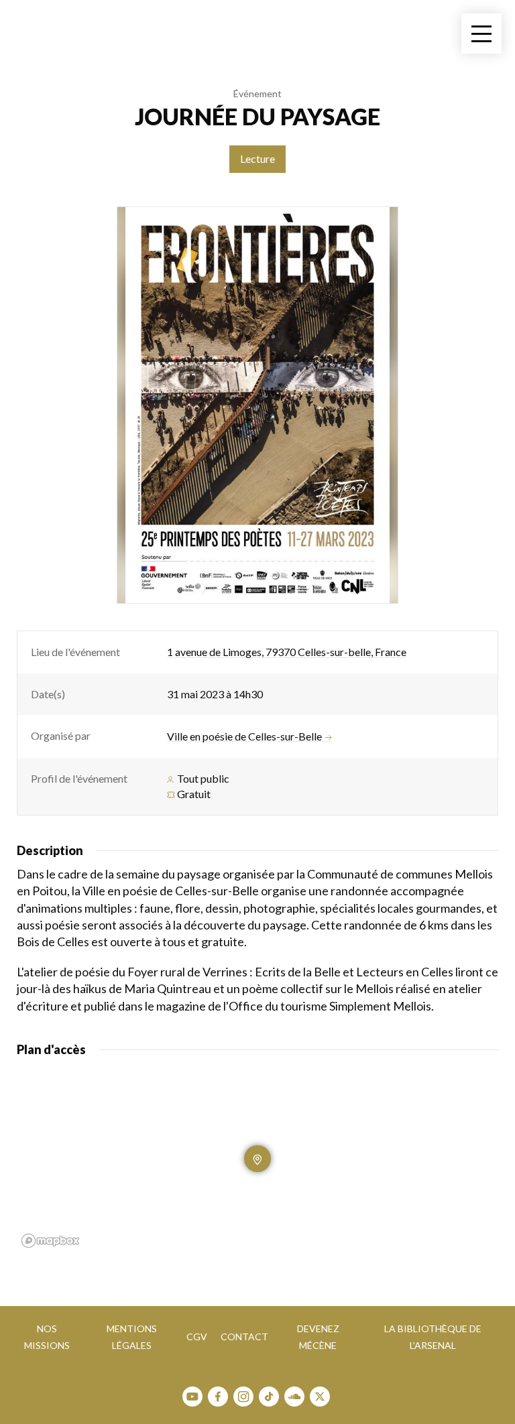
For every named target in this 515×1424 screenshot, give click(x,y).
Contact (244, 1336)
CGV (196, 1336)
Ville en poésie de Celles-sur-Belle (244, 736)
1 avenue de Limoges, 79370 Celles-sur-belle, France (286, 651)
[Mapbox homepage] (50, 1240)
